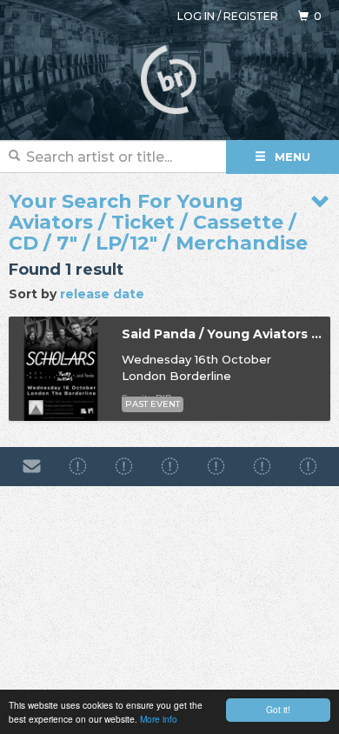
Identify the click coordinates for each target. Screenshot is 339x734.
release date (102, 294)
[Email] (32, 466)
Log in (196, 16)
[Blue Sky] (262, 466)
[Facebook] (78, 466)
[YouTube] (308, 466)
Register (250, 16)
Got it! (278, 709)
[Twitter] (216, 466)
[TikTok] (170, 466)
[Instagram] (124, 466)
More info (158, 718)
